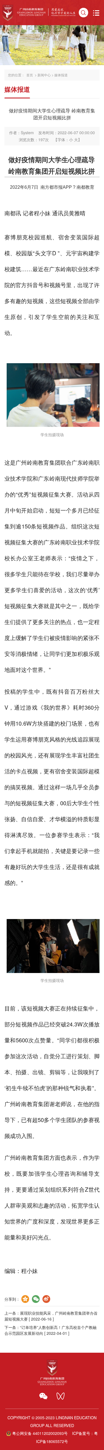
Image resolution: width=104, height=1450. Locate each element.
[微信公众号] (43, 1396)
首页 (29, 74)
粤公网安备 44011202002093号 (40, 1433)
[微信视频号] (60, 1396)
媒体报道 (61, 74)
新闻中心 (44, 74)
